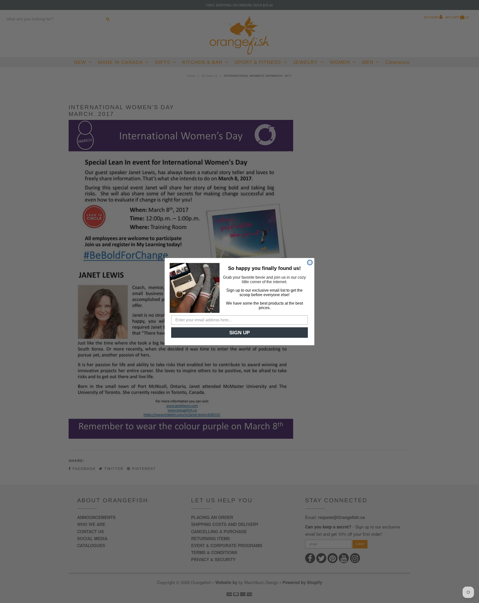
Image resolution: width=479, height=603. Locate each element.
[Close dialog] (309, 262)
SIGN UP (239, 332)
